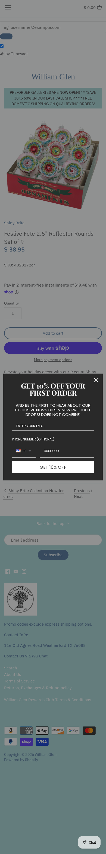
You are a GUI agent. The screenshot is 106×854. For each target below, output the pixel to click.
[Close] (96, 380)
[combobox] (24, 451)
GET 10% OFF (53, 467)
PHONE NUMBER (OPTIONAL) (33, 439)
